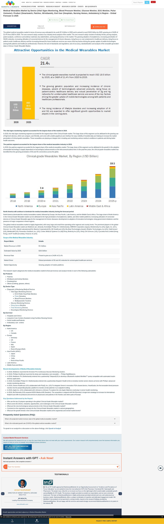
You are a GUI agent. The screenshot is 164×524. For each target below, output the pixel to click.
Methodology (70, 26)
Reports (41, 6)
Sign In (153, 2)
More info (68, 517)
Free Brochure (55, 20)
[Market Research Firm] (10, 4)
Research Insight (53, 6)
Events (80, 6)
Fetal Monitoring (16, 307)
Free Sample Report (68, 20)
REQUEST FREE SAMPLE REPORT (106, 521)
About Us (28, 2)
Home (23, 2)
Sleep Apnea (15, 305)
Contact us (72, 2)
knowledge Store (28, 6)
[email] (160, 468)
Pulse (17, 296)
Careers (64, 2)
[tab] (61, 419)
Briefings (58, 2)
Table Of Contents (41, 27)
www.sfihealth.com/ (22, 504)
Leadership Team (37, 2)
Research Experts (49, 2)
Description (11, 26)
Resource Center (69, 6)
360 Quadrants (91, 6)
